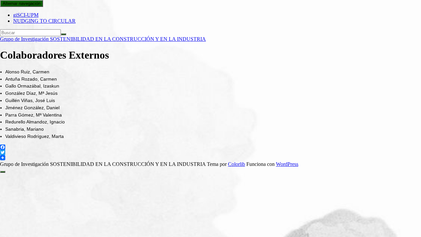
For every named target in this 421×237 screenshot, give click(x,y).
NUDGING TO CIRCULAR (44, 21)
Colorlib (236, 164)
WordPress (287, 164)
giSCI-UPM (25, 15)
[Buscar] (63, 34)
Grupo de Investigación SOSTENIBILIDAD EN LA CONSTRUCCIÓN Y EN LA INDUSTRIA (103, 39)
